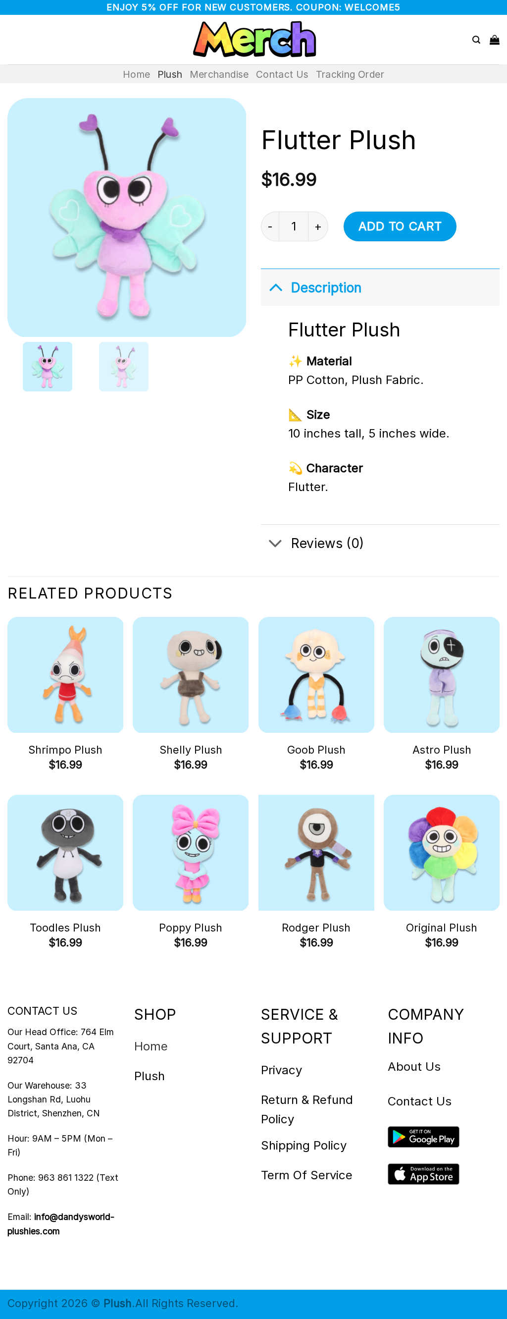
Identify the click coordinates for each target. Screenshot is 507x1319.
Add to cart (400, 226)
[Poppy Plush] (191, 853)
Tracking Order (350, 74)
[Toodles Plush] (65, 853)
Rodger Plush (316, 927)
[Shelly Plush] (191, 675)
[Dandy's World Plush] (253, 39)
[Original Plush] (442, 853)
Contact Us (282, 74)
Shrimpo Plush (65, 749)
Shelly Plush (190, 749)
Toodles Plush (65, 927)
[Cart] (495, 40)
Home (137, 74)
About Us (414, 1066)
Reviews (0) (327, 543)
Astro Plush (441, 749)
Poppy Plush (190, 927)
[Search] (476, 40)
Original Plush (441, 927)
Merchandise (219, 74)
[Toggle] (275, 287)
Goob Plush (316, 749)
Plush (170, 74)
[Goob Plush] (316, 675)
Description (326, 287)
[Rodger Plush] (316, 853)
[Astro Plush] (442, 675)
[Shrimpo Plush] (65, 675)
